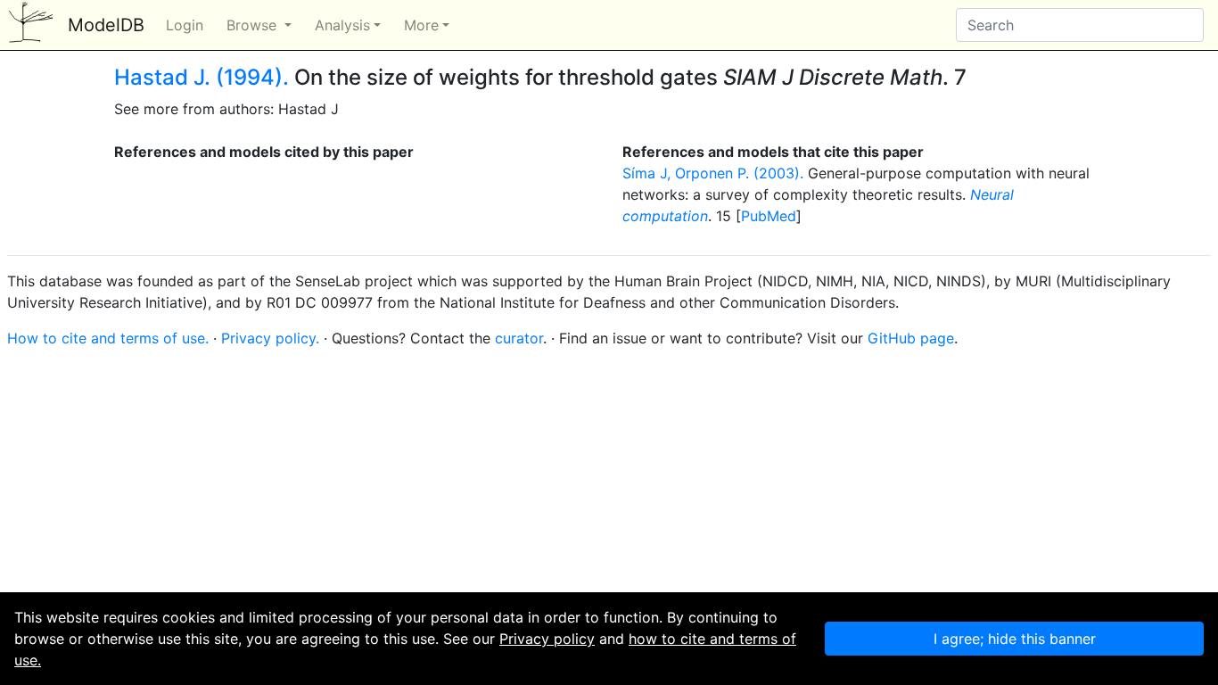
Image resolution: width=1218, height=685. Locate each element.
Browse (253, 25)
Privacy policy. (270, 338)
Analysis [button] (342, 25)
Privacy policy (547, 639)
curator (519, 338)
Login (184, 25)
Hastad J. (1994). (201, 77)
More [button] (421, 25)
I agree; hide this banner (1015, 639)
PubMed (768, 216)
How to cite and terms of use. (108, 338)
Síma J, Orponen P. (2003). (712, 173)
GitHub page (911, 338)
